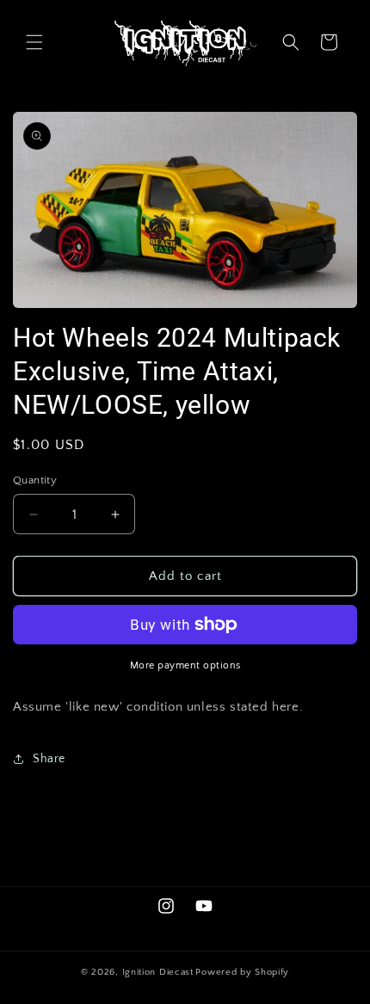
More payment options (185, 665)
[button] (34, 42)
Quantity (35, 480)
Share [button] (49, 759)
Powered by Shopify (242, 972)
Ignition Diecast (158, 972)
